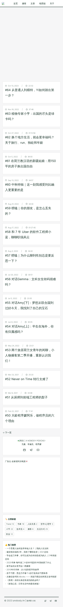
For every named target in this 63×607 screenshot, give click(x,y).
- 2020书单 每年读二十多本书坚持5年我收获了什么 (28, 562)
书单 (19, 524)
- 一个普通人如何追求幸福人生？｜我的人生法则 (26, 548)
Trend (8, 524)
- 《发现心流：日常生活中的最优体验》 (22, 584)
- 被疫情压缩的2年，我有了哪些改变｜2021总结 (26, 552)
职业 (8, 534)
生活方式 (41, 529)
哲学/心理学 (46, 524)
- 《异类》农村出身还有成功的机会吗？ (22, 580)
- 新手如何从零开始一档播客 (17, 566)
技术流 (19, 529)
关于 (52, 3)
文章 (33, 3)
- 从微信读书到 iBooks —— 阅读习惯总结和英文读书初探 (30, 577)
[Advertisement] (31, 42)
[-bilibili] (24, 450)
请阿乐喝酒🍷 (22, 461)
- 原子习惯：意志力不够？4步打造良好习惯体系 (26, 573)
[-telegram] (31, 450)
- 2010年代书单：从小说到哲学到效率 (22, 569)
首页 (15, 3)
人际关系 (31, 524)
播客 (24, 3)
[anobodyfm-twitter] (45, 600)
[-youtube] (38, 450)
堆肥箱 (42, 3)
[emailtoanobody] (56, 600)
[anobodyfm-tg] (51, 600)
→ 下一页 (6, 432)
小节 (8, 529)
